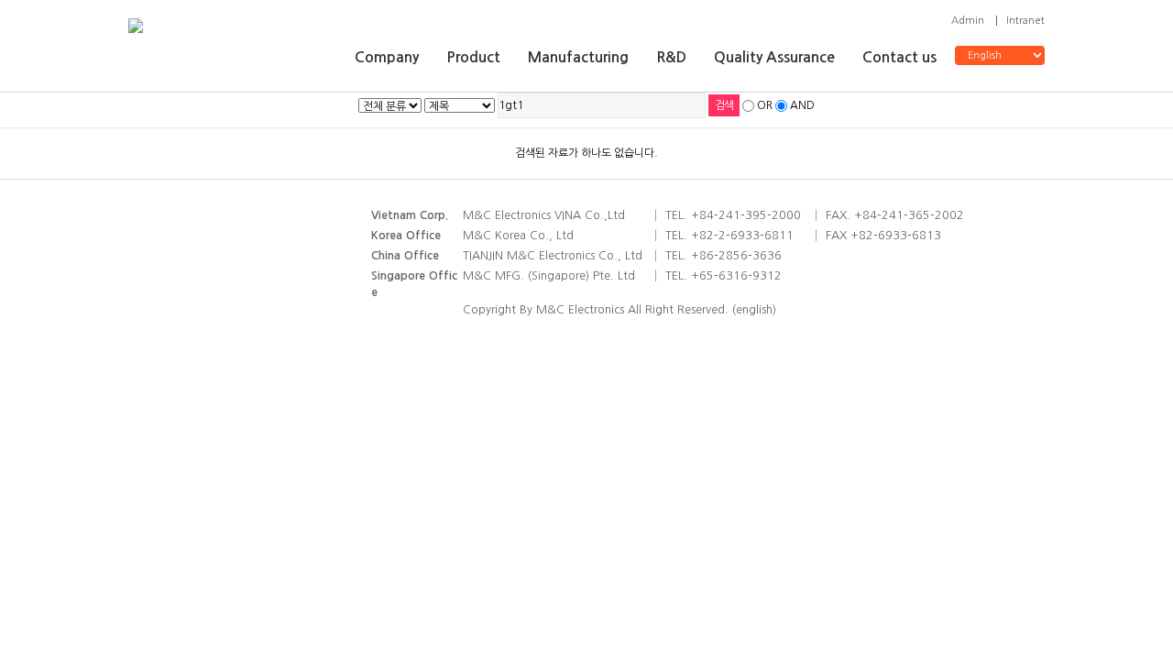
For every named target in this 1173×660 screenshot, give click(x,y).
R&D (671, 57)
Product (473, 57)
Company (387, 57)
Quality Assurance (774, 57)
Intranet (1025, 21)
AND (802, 105)
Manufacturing (578, 57)
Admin (967, 21)
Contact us (899, 57)
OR (765, 105)
